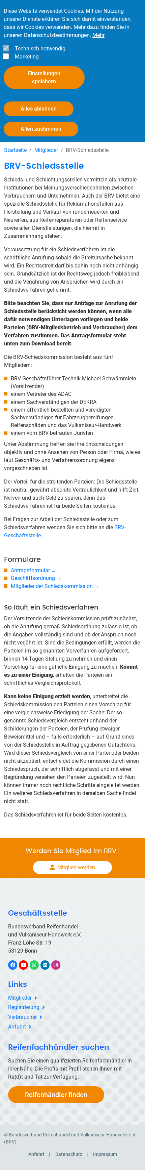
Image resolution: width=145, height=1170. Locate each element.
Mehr (98, 35)
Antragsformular (30, 570)
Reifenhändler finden (56, 1095)
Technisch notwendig (40, 48)
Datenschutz (68, 1154)
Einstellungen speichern (44, 77)
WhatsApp (37, 964)
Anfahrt (17, 1026)
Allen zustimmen (41, 129)
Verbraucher (22, 1017)
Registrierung (23, 1007)
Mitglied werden (76, 867)
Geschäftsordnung (33, 578)
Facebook (16, 964)
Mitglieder (46, 150)
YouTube (27, 964)
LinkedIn (48, 964)
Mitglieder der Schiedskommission (52, 586)
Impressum (105, 1154)
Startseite (15, 150)
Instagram (59, 964)
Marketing (27, 56)
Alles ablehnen (39, 109)
